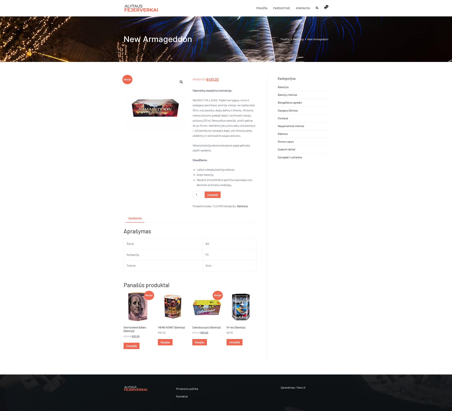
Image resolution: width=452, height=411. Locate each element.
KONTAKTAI (303, 8)
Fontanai (283, 118)
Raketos (283, 133)
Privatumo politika (187, 388)
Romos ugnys (286, 141)
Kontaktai (182, 396)
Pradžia (285, 39)
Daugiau (165, 342)
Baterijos (298, 39)
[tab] (135, 218)
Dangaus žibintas (288, 110)
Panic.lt (300, 387)
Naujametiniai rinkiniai (291, 126)
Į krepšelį (212, 194)
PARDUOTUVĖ (281, 8)
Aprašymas (135, 218)
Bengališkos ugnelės (290, 102)
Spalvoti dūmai (286, 149)
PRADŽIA (261, 8)
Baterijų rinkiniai (287, 94)
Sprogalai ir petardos (290, 157)
